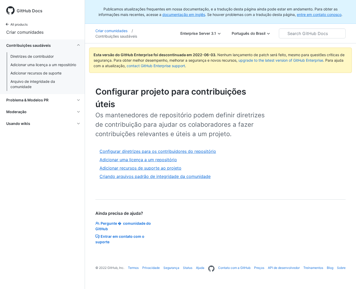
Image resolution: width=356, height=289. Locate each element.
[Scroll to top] (344, 277)
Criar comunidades (25, 32)
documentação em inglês (183, 14)
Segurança (171, 268)
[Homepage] (211, 268)
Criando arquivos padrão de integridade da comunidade (155, 176)
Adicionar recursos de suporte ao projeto (140, 168)
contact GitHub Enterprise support (156, 65)
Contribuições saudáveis (116, 36)
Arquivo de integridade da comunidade (32, 84)
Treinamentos (313, 268)
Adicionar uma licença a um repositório (43, 64)
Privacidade (151, 268)
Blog (330, 268)
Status (187, 268)
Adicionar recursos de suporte (36, 73)
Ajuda (200, 268)
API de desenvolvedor (284, 268)
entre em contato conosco (319, 14)
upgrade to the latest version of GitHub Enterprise (280, 60)
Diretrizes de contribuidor (32, 56)
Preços (259, 268)
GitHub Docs (29, 10)
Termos (133, 268)
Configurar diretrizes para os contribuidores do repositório (158, 151)
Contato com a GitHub (234, 268)
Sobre (341, 268)
